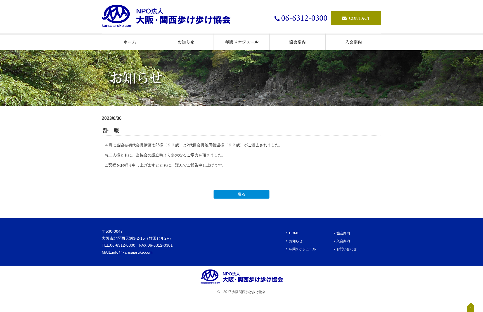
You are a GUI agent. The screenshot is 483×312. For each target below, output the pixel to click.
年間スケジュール (302, 249)
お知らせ (295, 241)
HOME (294, 233)
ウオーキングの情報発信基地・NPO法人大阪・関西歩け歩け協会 (169, 17)
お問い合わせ (347, 249)
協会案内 (343, 233)
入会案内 (343, 241)
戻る (241, 194)
